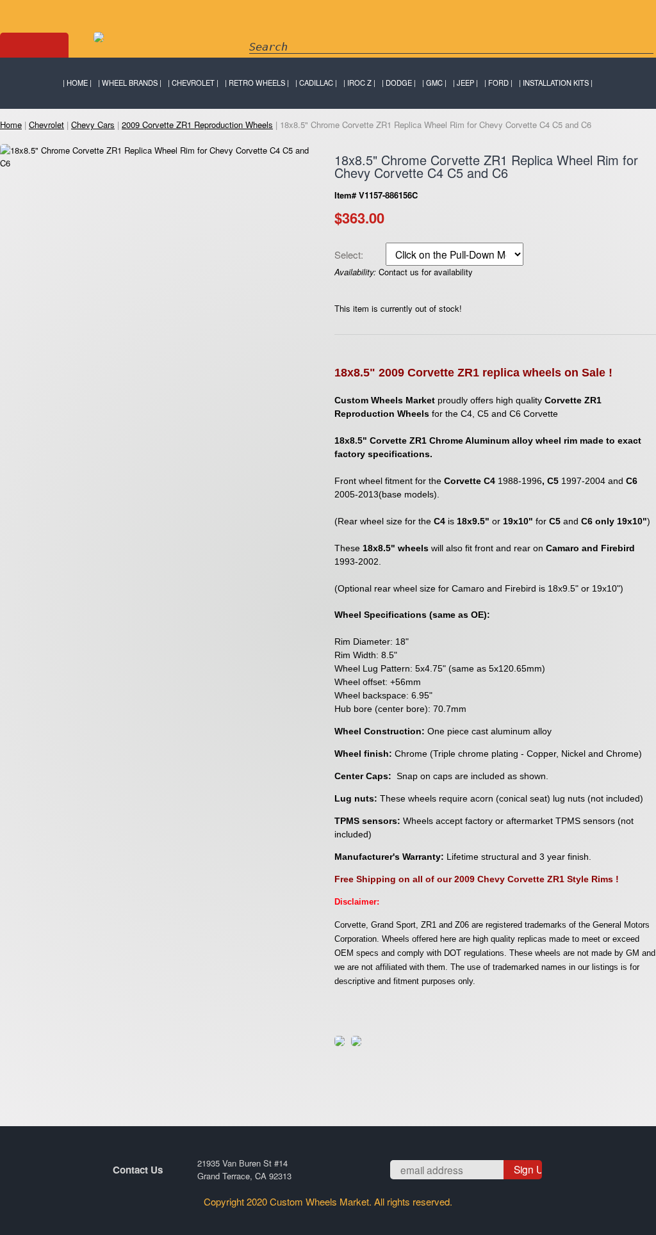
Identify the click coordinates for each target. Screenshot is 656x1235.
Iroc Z (359, 82)
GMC (434, 82)
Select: (350, 254)
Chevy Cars (93, 124)
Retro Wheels (257, 82)
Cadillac (316, 82)
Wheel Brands (130, 82)
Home (77, 82)
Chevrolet (193, 82)
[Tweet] (339, 1043)
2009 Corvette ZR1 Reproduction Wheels (197, 124)
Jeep (465, 82)
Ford (498, 82)
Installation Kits (556, 82)
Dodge (399, 82)
